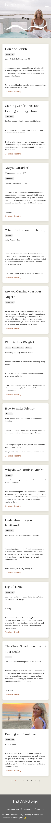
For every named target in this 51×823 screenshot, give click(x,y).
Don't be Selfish (16, 49)
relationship (9, 116)
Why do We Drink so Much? (24, 470)
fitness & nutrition (18, 348)
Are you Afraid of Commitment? (16, 170)
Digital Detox (14, 587)
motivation (9, 235)
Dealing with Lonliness (21, 734)
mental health (10, 54)
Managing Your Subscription (19, 809)
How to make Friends (20, 408)
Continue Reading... (14, 92)
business (8, 657)
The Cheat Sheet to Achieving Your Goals (25, 649)
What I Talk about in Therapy (25, 230)
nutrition (28, 348)
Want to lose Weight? (19, 342)
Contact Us (39, 809)
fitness (8, 348)
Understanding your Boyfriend (19, 522)
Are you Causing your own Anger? (23, 294)
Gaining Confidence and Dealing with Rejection (22, 108)
